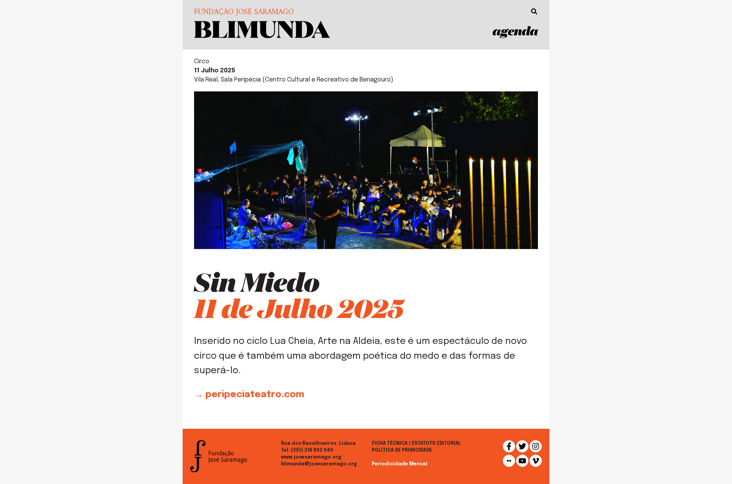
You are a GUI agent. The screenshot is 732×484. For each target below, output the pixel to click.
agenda (515, 30)
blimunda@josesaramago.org (319, 464)
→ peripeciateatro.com (249, 394)
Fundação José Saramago (244, 12)
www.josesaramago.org (311, 457)
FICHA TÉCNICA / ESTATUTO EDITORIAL (416, 443)
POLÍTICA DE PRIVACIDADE (402, 450)
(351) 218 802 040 (312, 450)
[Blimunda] (262, 28)
